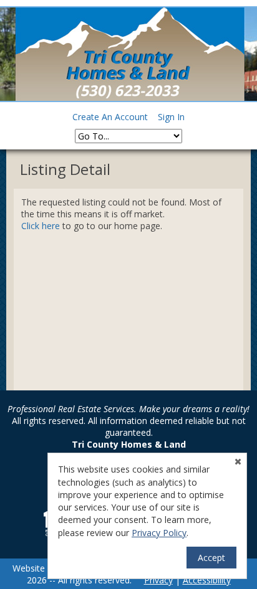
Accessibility (207, 580)
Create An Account (110, 117)
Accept (211, 557)
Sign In (171, 117)
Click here (40, 226)
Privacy (158, 580)
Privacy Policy (159, 533)
